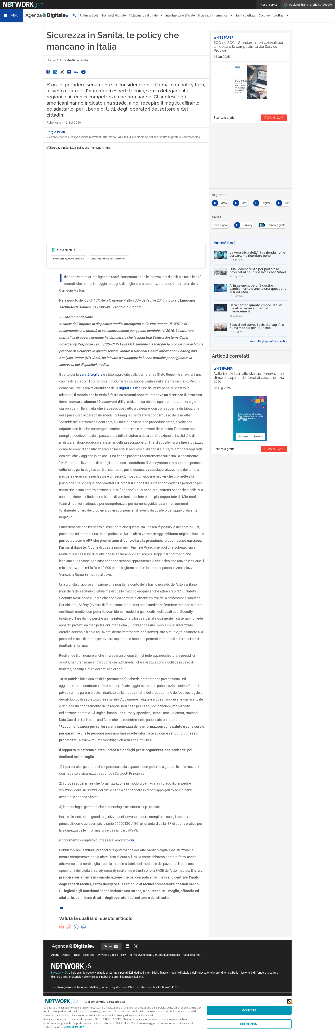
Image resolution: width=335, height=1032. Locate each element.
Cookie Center (192, 954)
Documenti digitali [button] (270, 15)
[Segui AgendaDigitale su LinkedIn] (127, 946)
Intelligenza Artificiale (180, 15)
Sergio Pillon (56, 132)
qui (131, 840)
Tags (77, 954)
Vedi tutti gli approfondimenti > (268, 341)
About (55, 954)
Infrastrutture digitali (74, 60)
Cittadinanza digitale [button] (143, 15)
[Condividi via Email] (69, 72)
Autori (66, 954)
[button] (11, 15)
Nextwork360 (59, 972)
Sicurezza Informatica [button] (213, 15)
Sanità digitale (245, 15)
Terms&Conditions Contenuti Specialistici (155, 954)
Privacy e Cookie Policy (112, 954)
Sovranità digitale (114, 15)
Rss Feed (88, 954)
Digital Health (130, 388)
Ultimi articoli (89, 15)
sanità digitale (90, 374)
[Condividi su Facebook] (48, 72)
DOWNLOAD (274, 118)
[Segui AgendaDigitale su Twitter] (136, 946)
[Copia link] (76, 72)
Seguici (109, 946)
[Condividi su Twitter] (62, 72)
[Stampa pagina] (83, 72)
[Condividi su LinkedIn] (55, 72)
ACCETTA (249, 1010)
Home (51, 60)
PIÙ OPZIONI (249, 1024)
